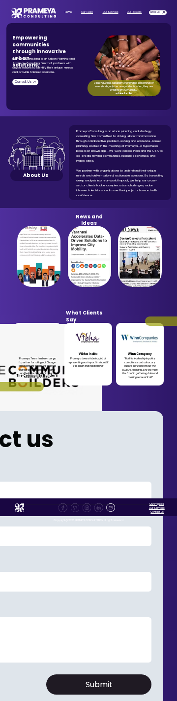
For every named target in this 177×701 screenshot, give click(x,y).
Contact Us (157, 512)
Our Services (110, 12)
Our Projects (134, 12)
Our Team (87, 12)
